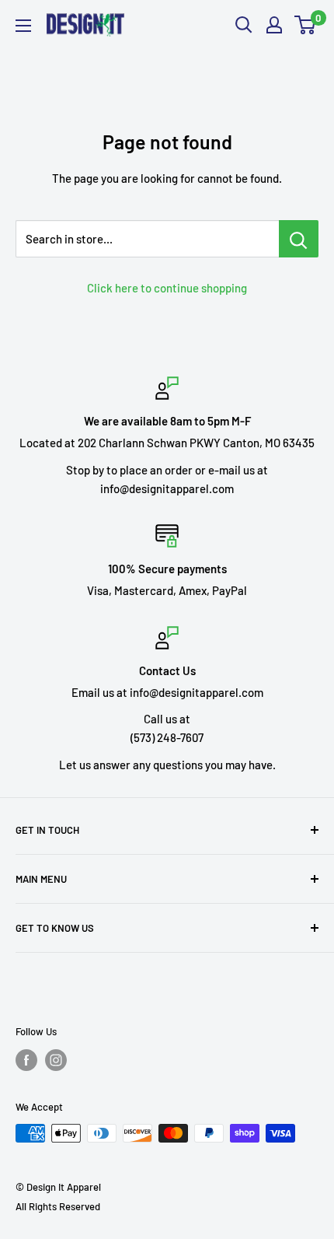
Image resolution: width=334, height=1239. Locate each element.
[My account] (274, 24)
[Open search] (243, 24)
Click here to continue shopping (167, 288)
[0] (305, 25)
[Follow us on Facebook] (26, 1060)
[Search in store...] (298, 238)
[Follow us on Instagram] (56, 1060)
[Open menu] (23, 25)
